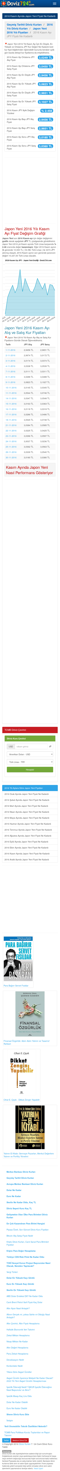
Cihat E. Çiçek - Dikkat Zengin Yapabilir (22, 1099)
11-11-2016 (11, 392)
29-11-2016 (11, 452)
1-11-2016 (10, 349)
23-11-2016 (11, 435)
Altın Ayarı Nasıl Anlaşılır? (18, 1308)
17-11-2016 (11, 414)
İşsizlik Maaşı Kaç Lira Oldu (19, 1396)
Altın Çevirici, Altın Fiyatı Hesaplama (23, 1323)
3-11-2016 (10, 360)
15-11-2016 (11, 403)
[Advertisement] (30, 190)
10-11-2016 (11, 387)
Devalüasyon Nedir (15, 1359)
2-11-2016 (10, 355)
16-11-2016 (11, 409)
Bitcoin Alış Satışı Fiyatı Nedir (20, 1235)
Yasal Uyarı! (38, 1468)
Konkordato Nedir (15, 1365)
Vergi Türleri (12, 1272)
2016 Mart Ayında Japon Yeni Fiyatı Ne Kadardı (26, 805)
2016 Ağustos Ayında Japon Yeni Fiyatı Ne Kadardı (28, 835)
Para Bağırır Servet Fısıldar (16, 985)
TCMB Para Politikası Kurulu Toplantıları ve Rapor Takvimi (27, 1434)
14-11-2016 (11, 398)
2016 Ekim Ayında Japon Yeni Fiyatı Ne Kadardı (26, 847)
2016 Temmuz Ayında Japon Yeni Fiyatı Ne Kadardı (28, 829)
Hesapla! (30, 769)
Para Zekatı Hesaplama (17, 1353)
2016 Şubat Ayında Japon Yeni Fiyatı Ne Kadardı (27, 799)
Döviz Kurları (25, 1444)
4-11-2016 (10, 366)
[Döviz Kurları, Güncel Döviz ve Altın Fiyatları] (17, 3)
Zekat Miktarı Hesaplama (18, 1335)
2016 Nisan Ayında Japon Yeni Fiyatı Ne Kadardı (27, 811)
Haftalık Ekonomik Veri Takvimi (21, 1329)
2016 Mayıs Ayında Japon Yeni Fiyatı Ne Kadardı (27, 817)
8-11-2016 (10, 376)
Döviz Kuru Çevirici (16, 738)
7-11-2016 (10, 371)
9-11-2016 (10, 382)
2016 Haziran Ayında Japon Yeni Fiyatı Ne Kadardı (28, 823)
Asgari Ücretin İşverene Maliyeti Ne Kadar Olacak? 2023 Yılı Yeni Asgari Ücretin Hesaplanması (30, 1379)
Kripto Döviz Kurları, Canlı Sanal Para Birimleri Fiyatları (28, 1243)
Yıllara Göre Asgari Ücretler (19, 1371)
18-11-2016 (11, 419)
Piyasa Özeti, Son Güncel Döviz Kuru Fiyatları (27, 1229)
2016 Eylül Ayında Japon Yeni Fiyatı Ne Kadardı (26, 841)
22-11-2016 (11, 430)
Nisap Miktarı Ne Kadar (17, 1341)
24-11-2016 (11, 441)
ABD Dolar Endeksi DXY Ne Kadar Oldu (25, 1296)
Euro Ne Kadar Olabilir (17, 1408)
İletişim (10, 1420)
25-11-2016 (11, 446)
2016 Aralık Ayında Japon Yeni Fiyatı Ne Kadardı (27, 859)
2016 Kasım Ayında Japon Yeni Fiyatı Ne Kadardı (27, 853)
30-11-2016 (11, 457)
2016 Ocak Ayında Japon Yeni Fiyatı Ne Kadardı (27, 794)
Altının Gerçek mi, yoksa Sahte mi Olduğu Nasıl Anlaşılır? (28, 1316)
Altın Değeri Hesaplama (17, 1347)
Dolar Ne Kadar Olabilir (17, 1402)
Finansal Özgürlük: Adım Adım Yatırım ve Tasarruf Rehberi (26, 1042)
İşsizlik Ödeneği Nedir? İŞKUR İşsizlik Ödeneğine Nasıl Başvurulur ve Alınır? (29, 1388)
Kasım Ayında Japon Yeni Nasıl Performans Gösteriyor (29, 469)
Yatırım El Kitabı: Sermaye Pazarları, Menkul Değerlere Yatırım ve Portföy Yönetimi (29, 1155)
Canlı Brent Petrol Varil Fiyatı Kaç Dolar (24, 1302)
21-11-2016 (11, 425)
